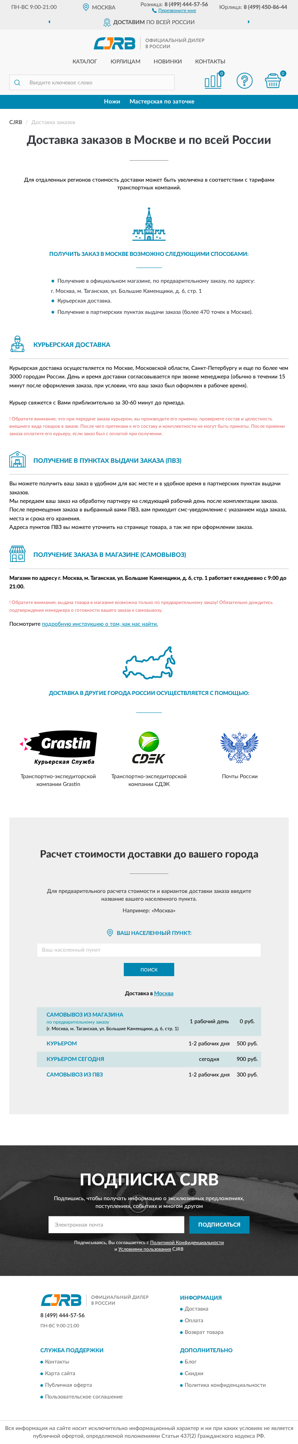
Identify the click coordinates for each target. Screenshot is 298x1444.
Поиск (149, 970)
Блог (191, 1362)
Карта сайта (60, 1373)
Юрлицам (125, 62)
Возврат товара (204, 1332)
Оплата (194, 1321)
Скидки (194, 1373)
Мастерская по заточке (162, 102)
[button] (174, 10)
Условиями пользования (144, 1249)
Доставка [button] (196, 1309)
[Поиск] (17, 82)
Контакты (210, 62)
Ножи (112, 102)
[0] (273, 81)
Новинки (168, 62)
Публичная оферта (68, 1385)
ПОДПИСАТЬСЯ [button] (219, 1225)
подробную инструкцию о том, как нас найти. (100, 624)
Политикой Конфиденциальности (187, 1242)
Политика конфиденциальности (225, 1385)
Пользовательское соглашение (84, 1397)
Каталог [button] (85, 62)
